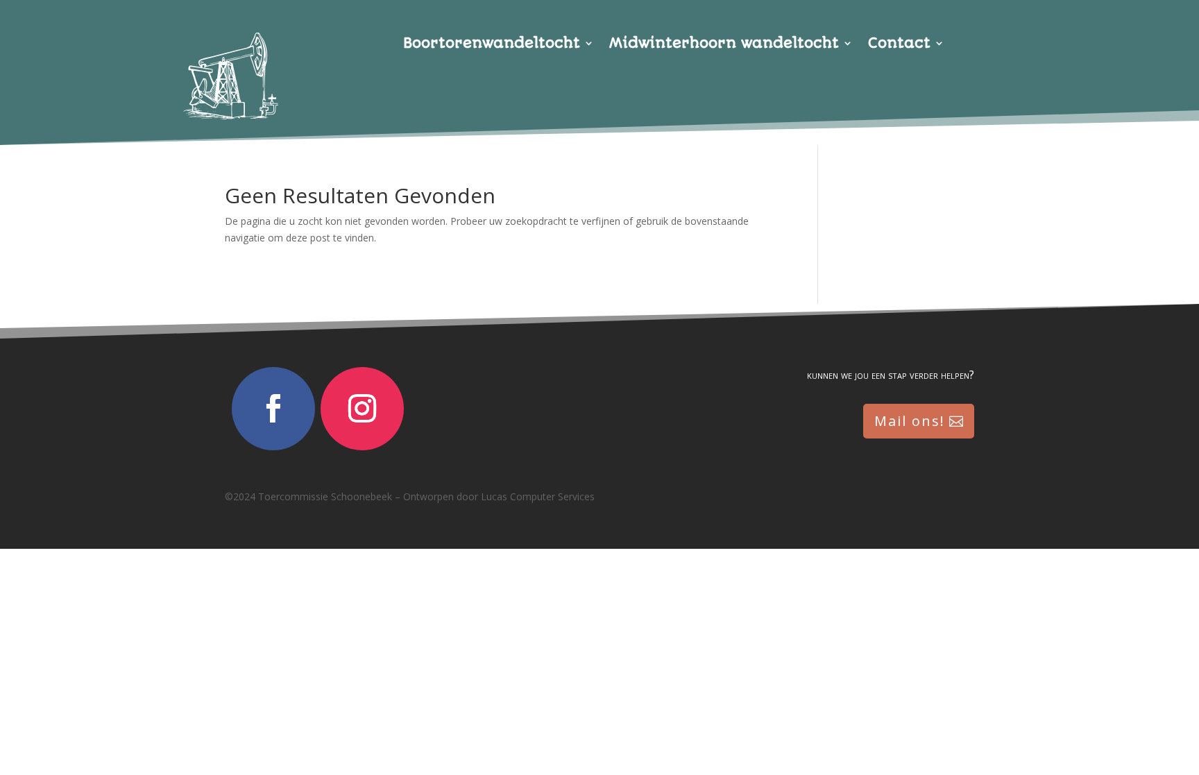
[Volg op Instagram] (362, 408)
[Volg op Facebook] (273, 408)
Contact (899, 44)
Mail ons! (909, 420)
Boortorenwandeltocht (491, 44)
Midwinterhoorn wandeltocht (724, 44)
